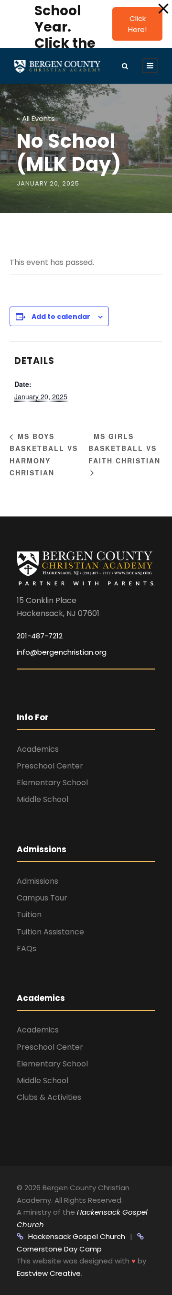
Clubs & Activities (49, 1097)
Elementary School (52, 782)
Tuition (29, 914)
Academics (38, 749)
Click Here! (137, 23)
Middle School (42, 799)
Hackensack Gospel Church (76, 1236)
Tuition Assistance (50, 931)
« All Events (36, 118)
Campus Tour (42, 897)
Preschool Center (50, 765)
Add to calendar (61, 316)
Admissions (37, 881)
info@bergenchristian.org (62, 652)
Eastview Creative (49, 1273)
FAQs (26, 948)
